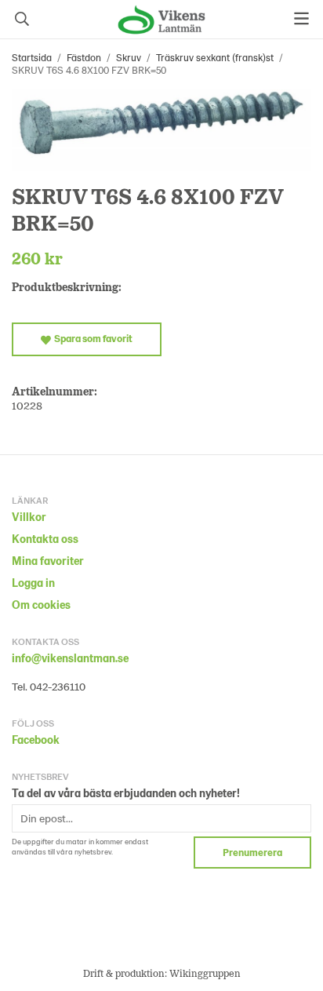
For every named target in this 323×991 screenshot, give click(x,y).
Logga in (33, 582)
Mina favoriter (48, 560)
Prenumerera (252, 852)
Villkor (29, 516)
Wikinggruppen (205, 973)
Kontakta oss (45, 538)
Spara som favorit (91, 338)
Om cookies (41, 604)
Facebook (36, 739)
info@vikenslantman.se (70, 658)
